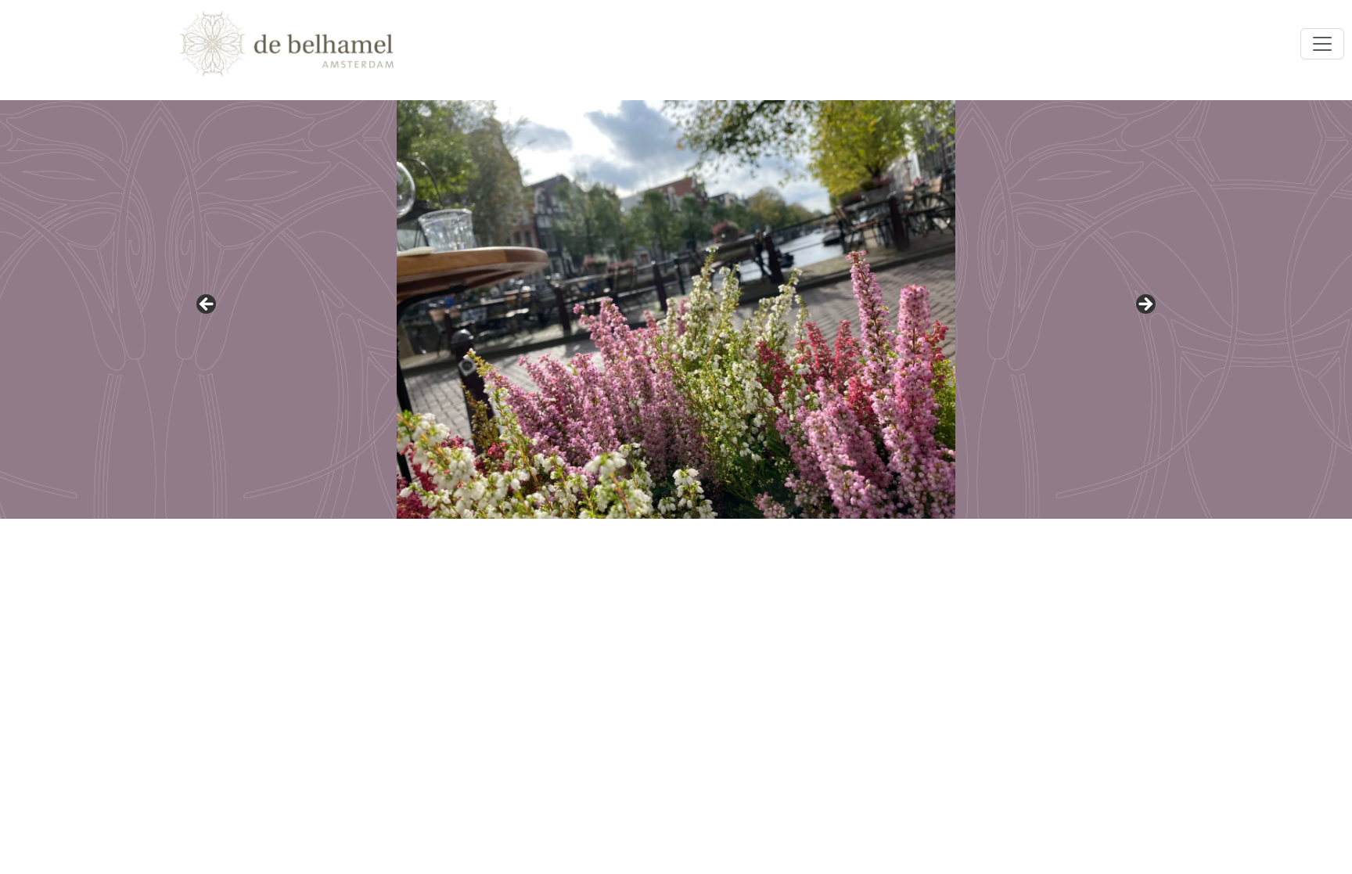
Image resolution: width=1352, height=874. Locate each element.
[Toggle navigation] (1322, 43)
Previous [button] (207, 305)
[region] (676, 309)
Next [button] (1144, 305)
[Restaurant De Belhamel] (286, 43)
